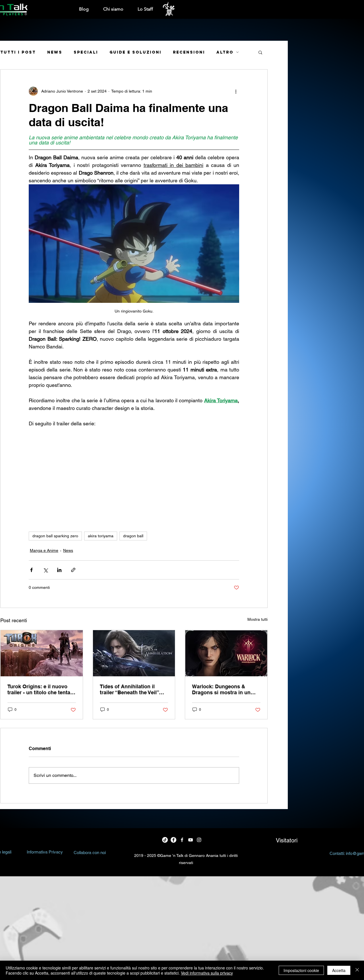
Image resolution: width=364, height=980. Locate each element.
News (54, 52)
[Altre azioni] (235, 91)
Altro (224, 52)
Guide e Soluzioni (135, 52)
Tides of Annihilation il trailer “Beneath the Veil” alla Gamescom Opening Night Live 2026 (130, 689)
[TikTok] (165, 840)
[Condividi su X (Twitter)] (45, 570)
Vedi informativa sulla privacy (207, 973)
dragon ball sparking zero (55, 536)
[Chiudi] (357, 970)
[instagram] (199, 840)
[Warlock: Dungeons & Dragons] (226, 653)
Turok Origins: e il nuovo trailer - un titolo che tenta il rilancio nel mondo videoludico (41, 689)
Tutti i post (18, 52)
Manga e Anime (44, 550)
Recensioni (189, 52)
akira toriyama (100, 536)
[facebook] (173, 840)
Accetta (339, 970)
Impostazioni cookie (301, 970)
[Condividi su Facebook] (31, 570)
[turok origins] (42, 653)
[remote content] (134, 472)
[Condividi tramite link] (73, 570)
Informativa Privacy (45, 852)
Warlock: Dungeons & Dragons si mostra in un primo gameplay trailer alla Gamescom (224, 689)
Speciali (86, 52)
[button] (260, 52)
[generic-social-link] (190, 840)
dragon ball (133, 536)
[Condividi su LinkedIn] (59, 570)
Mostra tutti (257, 619)
